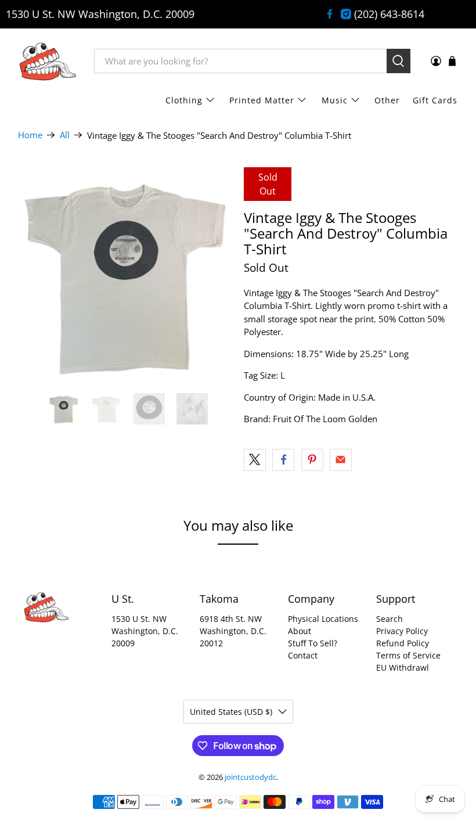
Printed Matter (261, 100)
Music (335, 100)
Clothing (184, 100)
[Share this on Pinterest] (312, 460)
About (299, 630)
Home (30, 135)
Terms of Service (408, 655)
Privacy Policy (402, 630)
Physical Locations (323, 618)
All (65, 135)
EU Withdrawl (402, 667)
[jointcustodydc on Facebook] (329, 14)
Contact (303, 655)
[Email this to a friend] (341, 460)
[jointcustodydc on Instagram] (346, 14)
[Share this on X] (255, 460)
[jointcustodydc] (48, 61)
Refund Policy (402, 643)
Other (387, 100)
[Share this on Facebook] (283, 460)
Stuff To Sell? (312, 643)
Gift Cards (435, 100)
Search (389, 618)
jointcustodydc (250, 777)
